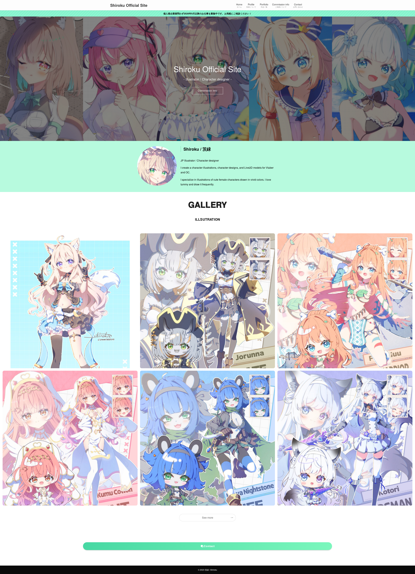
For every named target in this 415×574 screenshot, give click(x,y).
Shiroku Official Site (128, 5)
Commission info (207, 90)
